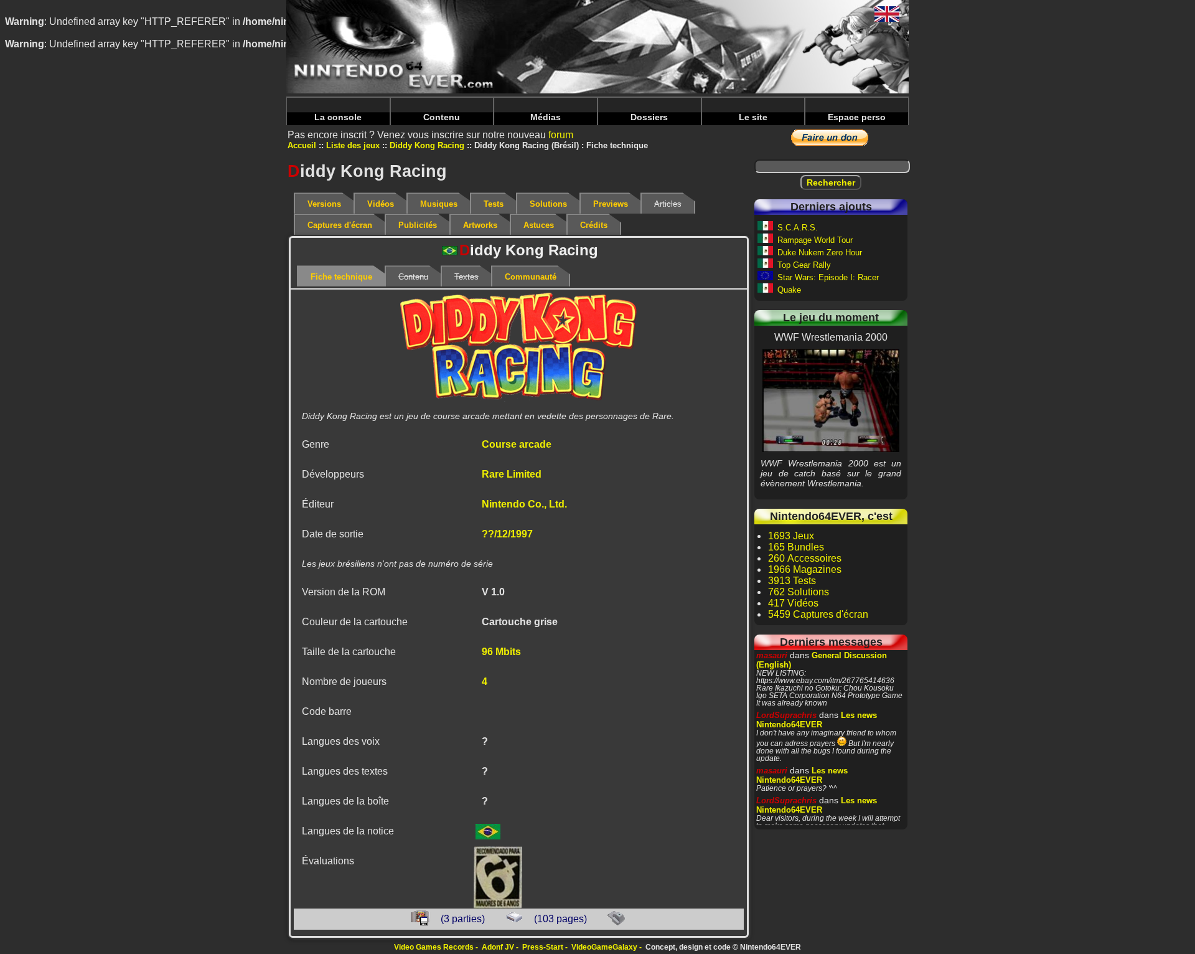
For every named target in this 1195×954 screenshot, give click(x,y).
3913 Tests (792, 580)
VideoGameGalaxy (604, 947)
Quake (789, 290)
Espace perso (857, 117)
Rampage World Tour (815, 240)
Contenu (441, 117)
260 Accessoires (804, 558)
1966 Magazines (804, 569)
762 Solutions (798, 592)
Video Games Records (434, 947)
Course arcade (516, 444)
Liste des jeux (353, 145)
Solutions (548, 204)
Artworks (480, 225)
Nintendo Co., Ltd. (524, 504)
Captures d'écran (339, 225)
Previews (610, 204)
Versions (324, 204)
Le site (753, 117)
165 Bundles (796, 547)
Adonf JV (498, 947)
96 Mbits (501, 651)
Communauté (530, 276)
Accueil (302, 145)
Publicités (417, 225)
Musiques (438, 204)
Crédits (593, 225)
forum (560, 135)
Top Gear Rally (804, 265)
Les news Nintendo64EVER (816, 720)
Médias (545, 117)
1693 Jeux (791, 536)
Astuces (538, 225)
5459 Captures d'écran (818, 614)
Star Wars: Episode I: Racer (828, 277)
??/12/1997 (507, 534)
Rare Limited (511, 474)
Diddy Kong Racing (427, 145)
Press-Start (542, 947)
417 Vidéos (793, 603)
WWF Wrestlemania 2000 (831, 400)
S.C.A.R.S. (797, 227)
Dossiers (649, 117)
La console (338, 117)
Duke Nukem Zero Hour (819, 252)
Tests (494, 204)
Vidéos (380, 204)
